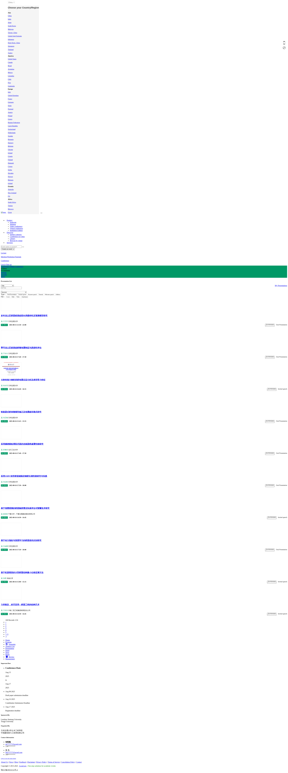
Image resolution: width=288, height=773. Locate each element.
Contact (79, 762)
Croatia (10, 156)
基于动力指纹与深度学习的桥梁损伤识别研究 (21, 540)
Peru (9, 83)
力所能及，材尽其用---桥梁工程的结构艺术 (20, 604)
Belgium (10, 146)
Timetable (12, 644)
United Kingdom (13, 95)
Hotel (7, 650)
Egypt (10, 212)
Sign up (9, 264)
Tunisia (10, 206)
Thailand (11, 49)
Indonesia (11, 39)
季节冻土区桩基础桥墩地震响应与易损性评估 (21, 348)
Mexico (10, 72)
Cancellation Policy (68, 762)
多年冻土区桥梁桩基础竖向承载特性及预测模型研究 (24, 315)
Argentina (11, 69)
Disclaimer (31, 762)
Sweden (10, 136)
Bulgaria (10, 180)
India (9, 19)
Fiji (9, 196)
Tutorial (41, 294)
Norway (10, 177)
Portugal (10, 109)
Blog (16, 762)
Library (12, 239)
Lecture (3, 253)
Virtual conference (16, 228)
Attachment (25, 297)
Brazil (10, 66)
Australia (11, 189)
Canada (10, 62)
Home (7, 640)
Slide (13, 297)
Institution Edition (16, 230)
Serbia (10, 170)
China (10, 16)
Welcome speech (49, 294)
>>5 (6, 634)
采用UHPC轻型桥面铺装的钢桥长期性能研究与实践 (24, 476)
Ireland (10, 153)
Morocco (11, 209)
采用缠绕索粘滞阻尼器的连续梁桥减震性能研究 (22, 444)
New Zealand (12, 193)
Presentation (9, 648)
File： (3, 297)
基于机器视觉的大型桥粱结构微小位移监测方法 (22, 572)
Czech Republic (13, 126)
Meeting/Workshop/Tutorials (11, 257)
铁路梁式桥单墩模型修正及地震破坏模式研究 (21, 412)
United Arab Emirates (15, 36)
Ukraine (10, 149)
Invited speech (23, 294)
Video (18, 297)
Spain (9, 106)
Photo (7, 655)
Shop (7, 652)
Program (8, 642)
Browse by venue (16, 241)
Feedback (22, 762)
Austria (10, 112)
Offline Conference (16, 267)
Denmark (11, 163)
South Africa (12, 202)
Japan (9, 22)
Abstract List (10, 646)
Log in (3, 264)
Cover (8, 297)
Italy (9, 92)
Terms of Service (54, 762)
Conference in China (17, 237)
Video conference (16, 226)
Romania (11, 139)
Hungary (10, 143)
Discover (10, 232)
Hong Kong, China (14, 43)
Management (10, 659)
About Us (4, 762)
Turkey (10, 53)
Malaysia (11, 29)
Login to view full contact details (8, 758)
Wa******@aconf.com (13, 752)
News (11, 762)
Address (58, 294)
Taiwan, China (12, 33)
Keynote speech (32, 294)
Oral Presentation (12, 294)
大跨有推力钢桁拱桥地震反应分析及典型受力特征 (23, 380)
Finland (10, 160)
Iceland (10, 183)
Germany (11, 102)
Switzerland (11, 129)
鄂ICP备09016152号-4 (9, 770)
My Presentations (281, 286)
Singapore (11, 46)
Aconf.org (22, 766)
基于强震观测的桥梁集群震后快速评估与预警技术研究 (25, 508)
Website (4, 273)
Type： (3, 294)
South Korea (12, 26)
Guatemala (11, 86)
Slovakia (10, 173)
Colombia (11, 76)
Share (3, 277)
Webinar (13, 224)
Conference (5, 261)
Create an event (7, 249)
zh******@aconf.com (13, 744)
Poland (10, 116)
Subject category (16, 235)
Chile (9, 79)
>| (6, 636)
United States (12, 59)
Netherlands (11, 133)
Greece (10, 119)
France (10, 99)
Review (11, 657)
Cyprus (10, 166)
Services (10, 243)
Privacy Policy (41, 762)
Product (9, 220)
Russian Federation (14, 122)
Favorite (4, 275)
